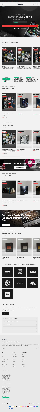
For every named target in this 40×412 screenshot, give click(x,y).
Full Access (14, 359)
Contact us (5, 313)
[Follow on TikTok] (9, 403)
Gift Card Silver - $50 (20, 257)
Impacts (14, 366)
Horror (23, 359)
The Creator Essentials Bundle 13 (22, 66)
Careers (23, 354)
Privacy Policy (4, 366)
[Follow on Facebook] (2, 403)
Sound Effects (15, 354)
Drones (23, 364)
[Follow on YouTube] (7, 403)
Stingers (23, 366)
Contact (3, 354)
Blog (23, 356)
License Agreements (5, 359)
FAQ (2, 356)
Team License (4, 361)
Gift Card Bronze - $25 (5, 257)
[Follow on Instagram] (4, 403)
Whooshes (14, 361)
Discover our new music (20, 167)
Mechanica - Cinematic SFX (21, 149)
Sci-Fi (23, 361)
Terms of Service (4, 364)
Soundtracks (15, 356)
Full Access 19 (4, 66)
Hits (13, 364)
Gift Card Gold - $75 (36, 257)
